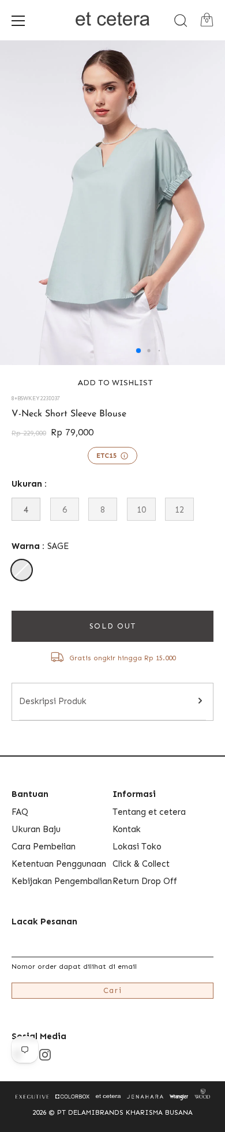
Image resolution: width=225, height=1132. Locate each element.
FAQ (20, 812)
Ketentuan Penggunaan (59, 864)
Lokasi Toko (137, 846)
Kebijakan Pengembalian (62, 881)
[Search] (180, 20)
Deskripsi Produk (53, 701)
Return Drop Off (144, 881)
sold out (112, 626)
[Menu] (18, 20)
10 (141, 510)
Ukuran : (29, 484)
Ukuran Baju (36, 829)
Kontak (126, 829)
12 (179, 510)
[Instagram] (45, 1054)
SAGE (22, 570)
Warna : (40, 546)
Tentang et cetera (149, 812)
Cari (112, 990)
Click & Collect (141, 864)
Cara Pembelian (44, 846)
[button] (112, 382)
